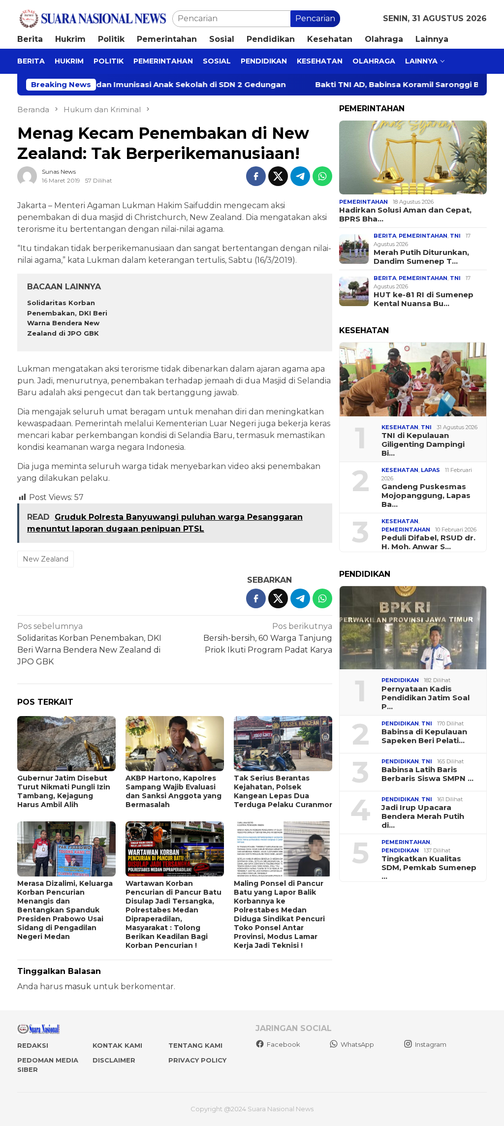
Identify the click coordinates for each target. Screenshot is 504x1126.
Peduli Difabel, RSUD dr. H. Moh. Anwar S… (428, 542)
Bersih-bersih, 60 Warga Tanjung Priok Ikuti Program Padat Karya (267, 638)
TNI (455, 235)
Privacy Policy (197, 1060)
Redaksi (32, 1045)
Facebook (283, 1044)
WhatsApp (357, 1044)
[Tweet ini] (278, 176)
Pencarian (315, 18)
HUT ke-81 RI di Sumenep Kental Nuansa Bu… (423, 299)
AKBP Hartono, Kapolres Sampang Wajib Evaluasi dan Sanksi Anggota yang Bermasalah (173, 791)
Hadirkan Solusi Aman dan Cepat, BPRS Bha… (405, 214)
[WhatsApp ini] (322, 176)
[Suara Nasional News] (94, 18)
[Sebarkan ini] (256, 176)
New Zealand (45, 559)
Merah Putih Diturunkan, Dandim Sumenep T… (421, 257)
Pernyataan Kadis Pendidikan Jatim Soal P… (425, 698)
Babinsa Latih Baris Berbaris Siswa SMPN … (427, 774)
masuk (77, 986)
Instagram (430, 1044)
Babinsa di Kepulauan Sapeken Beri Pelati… (424, 736)
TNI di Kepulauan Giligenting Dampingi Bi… (423, 444)
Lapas (430, 470)
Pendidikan (400, 680)
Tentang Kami (195, 1045)
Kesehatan (399, 427)
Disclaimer (114, 1060)
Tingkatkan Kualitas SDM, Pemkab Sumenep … (428, 867)
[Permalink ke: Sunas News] (27, 175)
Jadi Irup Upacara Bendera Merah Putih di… (422, 816)
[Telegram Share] (300, 176)
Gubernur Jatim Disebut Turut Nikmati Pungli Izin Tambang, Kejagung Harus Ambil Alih (63, 791)
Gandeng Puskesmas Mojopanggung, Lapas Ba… (426, 495)
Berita (385, 235)
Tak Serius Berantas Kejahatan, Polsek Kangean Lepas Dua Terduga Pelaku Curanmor (283, 791)
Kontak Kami (117, 1045)
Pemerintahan (363, 201)
